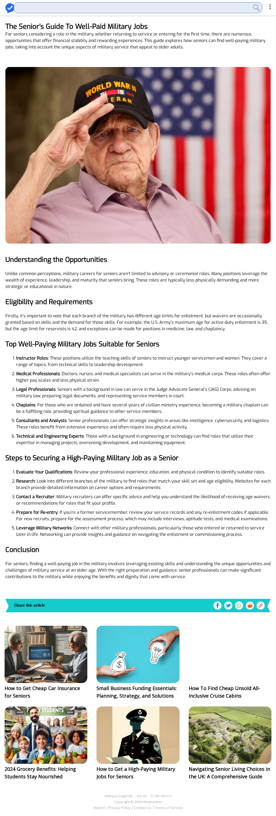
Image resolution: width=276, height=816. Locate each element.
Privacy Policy (119, 807)
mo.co (142, 795)
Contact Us (142, 807)
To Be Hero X (161, 795)
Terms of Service (168, 807)
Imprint (99, 807)
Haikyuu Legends (119, 795)
